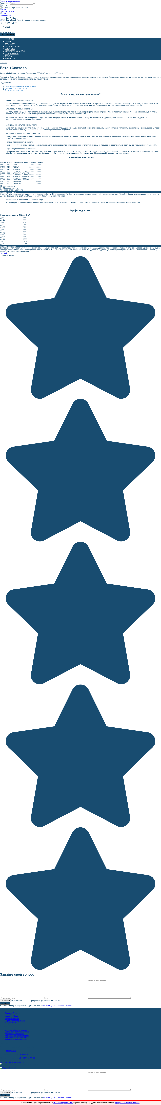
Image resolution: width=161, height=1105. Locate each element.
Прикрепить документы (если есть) (45, 1000)
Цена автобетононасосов (16, 1030)
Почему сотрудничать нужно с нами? (21, 86)
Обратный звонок (7, 34)
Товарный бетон (12, 1017)
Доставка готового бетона (16, 1037)
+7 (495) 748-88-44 (27, 1058)
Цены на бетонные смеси (16, 88)
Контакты (10, 58)
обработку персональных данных (58, 1005)
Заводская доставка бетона (17, 1032)
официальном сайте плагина (127, 1103)
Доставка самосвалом (14, 1034)
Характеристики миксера (16, 1039)
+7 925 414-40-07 (21, 1054)
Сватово (3, 253)
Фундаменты (11, 53)
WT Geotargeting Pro (63, 1103)
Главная (9, 39)
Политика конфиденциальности (12, 1062)
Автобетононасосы (15, 51)
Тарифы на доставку (14, 90)
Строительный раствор (15, 1020)
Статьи (8, 56)
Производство (13, 46)
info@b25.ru (11, 1051)
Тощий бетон (10, 1022)
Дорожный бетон (12, 1013)
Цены (7, 27)
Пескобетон (10, 1015)
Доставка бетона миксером (17, 1035)
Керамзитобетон (12, 1019)
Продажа (10, 49)
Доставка (10, 44)
